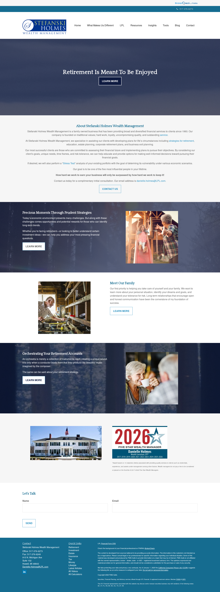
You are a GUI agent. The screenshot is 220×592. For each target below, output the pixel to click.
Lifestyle (72, 565)
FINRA (178, 579)
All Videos (73, 571)
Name (25, 500)
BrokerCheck (150, 548)
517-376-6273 (186, 8)
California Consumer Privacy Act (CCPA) (173, 567)
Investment (74, 550)
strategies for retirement (181, 140)
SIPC (184, 579)
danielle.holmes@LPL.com (151, 180)
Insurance (73, 556)
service (164, 135)
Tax (70, 559)
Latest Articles (75, 568)
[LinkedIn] (24, 572)
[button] (100, 25)
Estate (72, 553)
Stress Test (69, 163)
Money (72, 562)
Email (115, 500)
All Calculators (75, 574)
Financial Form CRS (108, 543)
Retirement (74, 547)
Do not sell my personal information (155, 570)
